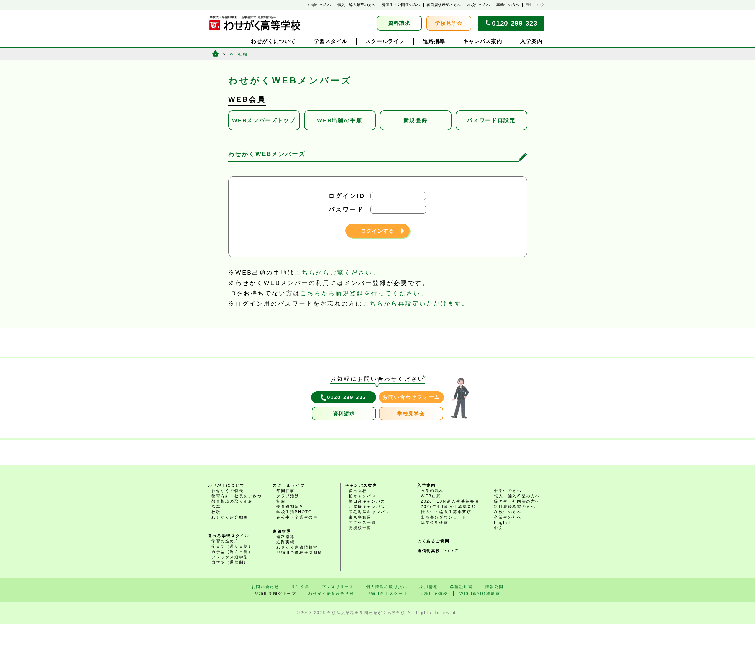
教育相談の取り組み (232, 501)
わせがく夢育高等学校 (331, 593)
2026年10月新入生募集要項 (450, 501)
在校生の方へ (478, 5)
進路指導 (434, 41)
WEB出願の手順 (339, 120)
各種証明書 (461, 587)
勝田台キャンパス (367, 501)
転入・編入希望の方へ (356, 5)
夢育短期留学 (290, 506)
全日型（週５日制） (232, 546)
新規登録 (415, 120)
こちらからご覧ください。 (337, 272)
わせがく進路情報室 (297, 547)
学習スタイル (330, 41)
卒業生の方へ (507, 5)
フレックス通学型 (229, 557)
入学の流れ (432, 490)
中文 (541, 5)
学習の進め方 (225, 541)
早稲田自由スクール (387, 593)
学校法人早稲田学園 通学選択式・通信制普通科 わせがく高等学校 (255, 23)
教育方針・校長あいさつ (236, 496)
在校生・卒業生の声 (297, 517)
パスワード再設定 (491, 120)
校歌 (216, 512)
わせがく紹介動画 (229, 517)
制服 (280, 501)
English (503, 522)
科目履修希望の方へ (443, 5)
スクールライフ (385, 41)
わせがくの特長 (227, 490)
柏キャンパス (362, 496)
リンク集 (300, 587)
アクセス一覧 (362, 522)
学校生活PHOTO (294, 512)
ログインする (377, 231)
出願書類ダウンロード (444, 517)
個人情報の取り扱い (386, 587)
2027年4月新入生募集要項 (448, 506)
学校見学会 (449, 23)
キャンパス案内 (482, 41)
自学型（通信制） (229, 562)
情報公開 (494, 587)
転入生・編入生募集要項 (446, 512)
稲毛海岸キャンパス (369, 512)
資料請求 (399, 23)
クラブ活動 (287, 496)
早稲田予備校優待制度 (299, 552)
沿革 (216, 506)
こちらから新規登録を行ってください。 (364, 293)
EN (528, 5)
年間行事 (285, 490)
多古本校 (358, 490)
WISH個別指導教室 (479, 593)
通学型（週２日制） (232, 551)
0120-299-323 (514, 23)
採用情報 (428, 587)
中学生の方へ (319, 5)
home (215, 53)
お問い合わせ (265, 587)
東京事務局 (360, 517)
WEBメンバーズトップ (264, 120)
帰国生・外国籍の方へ (401, 5)
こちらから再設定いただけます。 (416, 303)
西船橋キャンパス (367, 506)
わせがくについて (273, 41)
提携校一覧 (360, 528)
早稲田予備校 (434, 593)
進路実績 (285, 542)
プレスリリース (338, 587)
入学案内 (531, 41)
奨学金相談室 (435, 522)
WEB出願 (238, 54)
